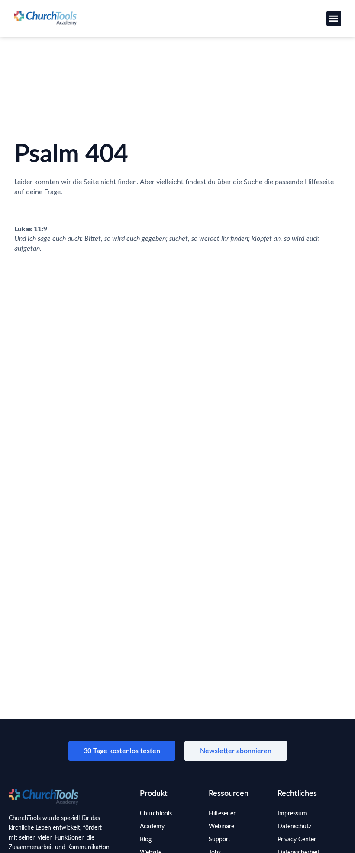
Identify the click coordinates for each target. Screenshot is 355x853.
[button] (334, 18)
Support (219, 840)
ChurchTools (156, 814)
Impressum (292, 814)
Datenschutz (294, 827)
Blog (146, 840)
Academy (152, 827)
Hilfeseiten (223, 814)
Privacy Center (297, 840)
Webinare (221, 827)
